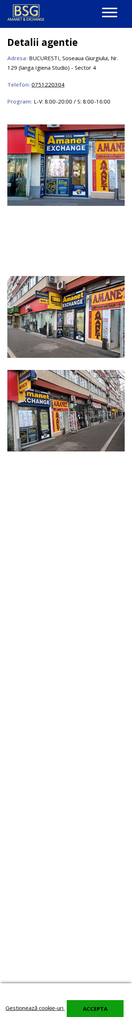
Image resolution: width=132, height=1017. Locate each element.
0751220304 (48, 84)
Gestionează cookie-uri (35, 1007)
